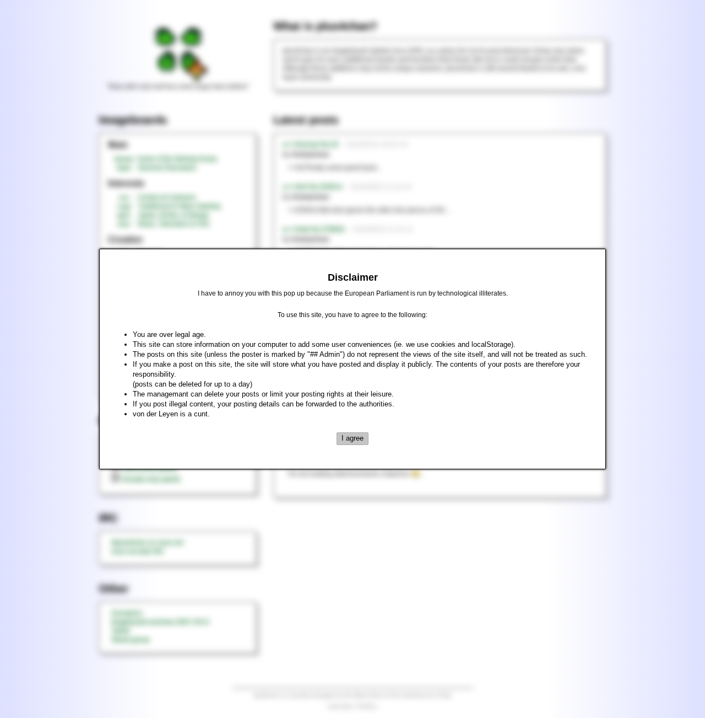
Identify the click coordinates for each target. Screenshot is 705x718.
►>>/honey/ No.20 (311, 144)
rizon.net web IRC (138, 551)
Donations (126, 613)
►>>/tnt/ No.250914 (313, 187)
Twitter (121, 631)
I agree (352, 438)
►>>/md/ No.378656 (314, 229)
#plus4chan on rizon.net (147, 542)
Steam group (130, 640)
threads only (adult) (151, 479)
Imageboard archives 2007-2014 (160, 622)
